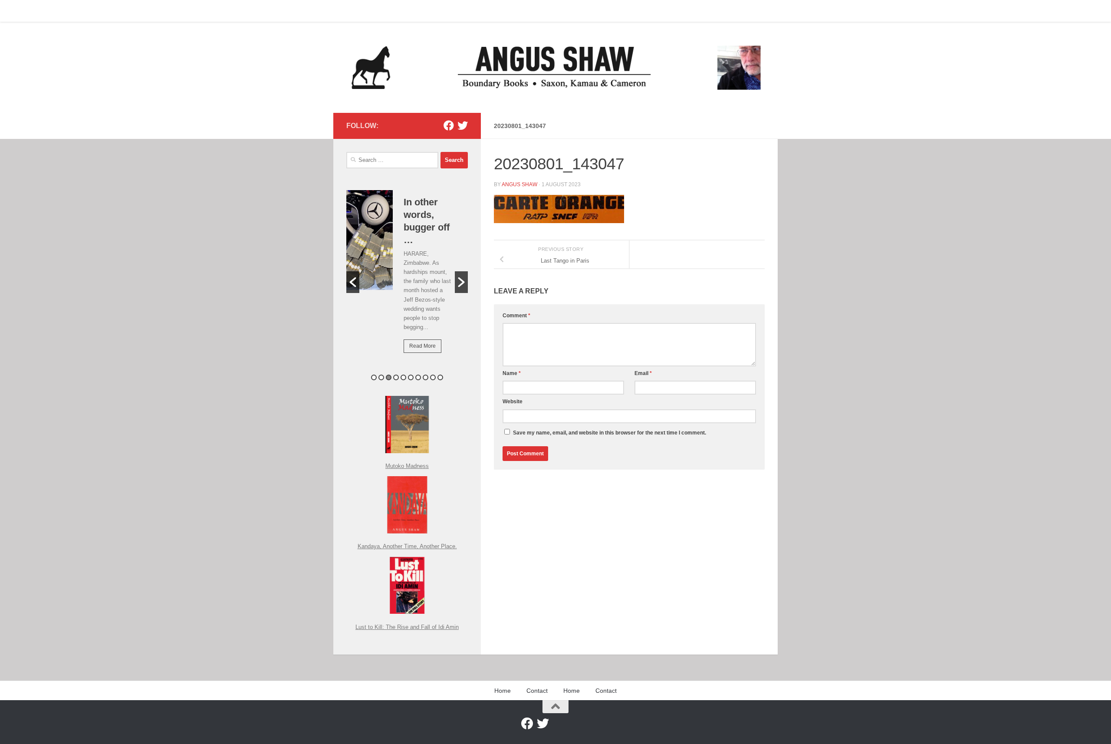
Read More (422, 346)
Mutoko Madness (407, 466)
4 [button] (396, 377)
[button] (352, 282)
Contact (378, 10)
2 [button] (381, 377)
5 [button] (403, 377)
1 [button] (374, 377)
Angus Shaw (519, 184)
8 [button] (425, 377)
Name (512, 373)
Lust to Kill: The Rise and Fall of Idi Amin (407, 627)
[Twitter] (462, 125)
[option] (407, 277)
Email (643, 373)
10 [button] (440, 377)
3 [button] (388, 377)
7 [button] (418, 377)
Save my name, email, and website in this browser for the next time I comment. (609, 433)
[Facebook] (449, 125)
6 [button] (411, 377)
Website (513, 401)
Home (347, 10)
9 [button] (433, 377)
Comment (516, 316)
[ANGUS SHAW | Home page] (555, 67)
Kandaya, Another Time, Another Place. (407, 546)
